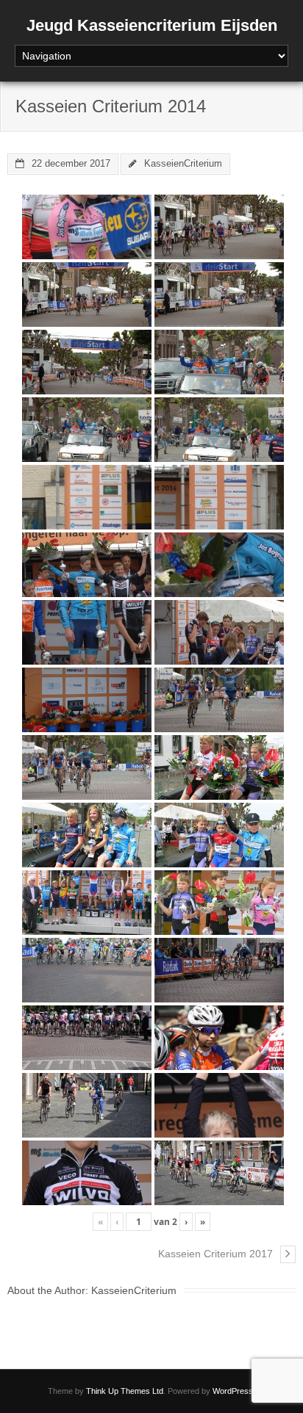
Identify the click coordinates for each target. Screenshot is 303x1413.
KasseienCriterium (183, 164)
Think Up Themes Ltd (124, 1391)
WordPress (233, 1391)
